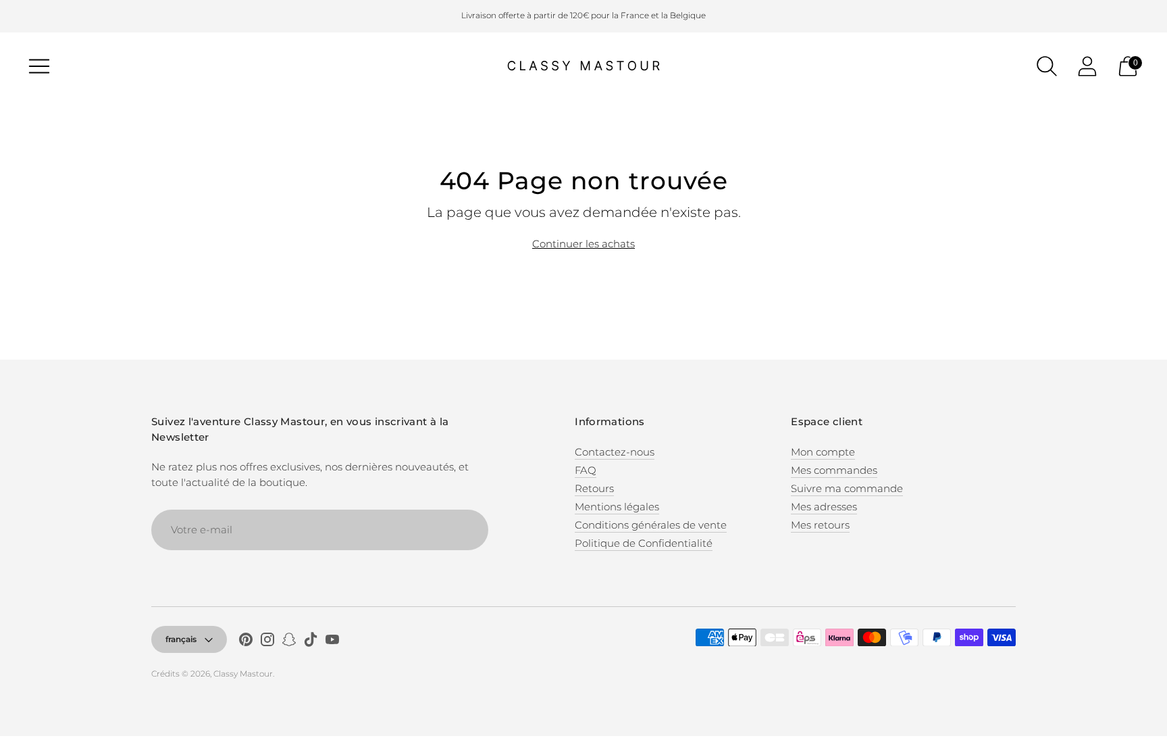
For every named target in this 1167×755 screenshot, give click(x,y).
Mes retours (820, 524)
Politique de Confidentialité (643, 543)
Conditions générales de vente (651, 524)
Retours (594, 488)
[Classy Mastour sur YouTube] (332, 641)
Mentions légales (617, 506)
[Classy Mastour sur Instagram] (267, 641)
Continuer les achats (583, 243)
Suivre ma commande (847, 488)
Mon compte (823, 451)
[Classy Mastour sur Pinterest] (246, 641)
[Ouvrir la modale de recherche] (1047, 66)
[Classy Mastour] (583, 66)
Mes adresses (824, 506)
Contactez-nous (614, 451)
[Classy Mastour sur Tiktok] (311, 641)
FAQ (585, 470)
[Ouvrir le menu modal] (39, 66)
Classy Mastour (243, 673)
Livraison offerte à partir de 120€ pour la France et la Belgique (583, 15)
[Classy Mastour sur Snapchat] (289, 641)
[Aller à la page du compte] (1087, 66)
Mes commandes (834, 470)
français (181, 639)
